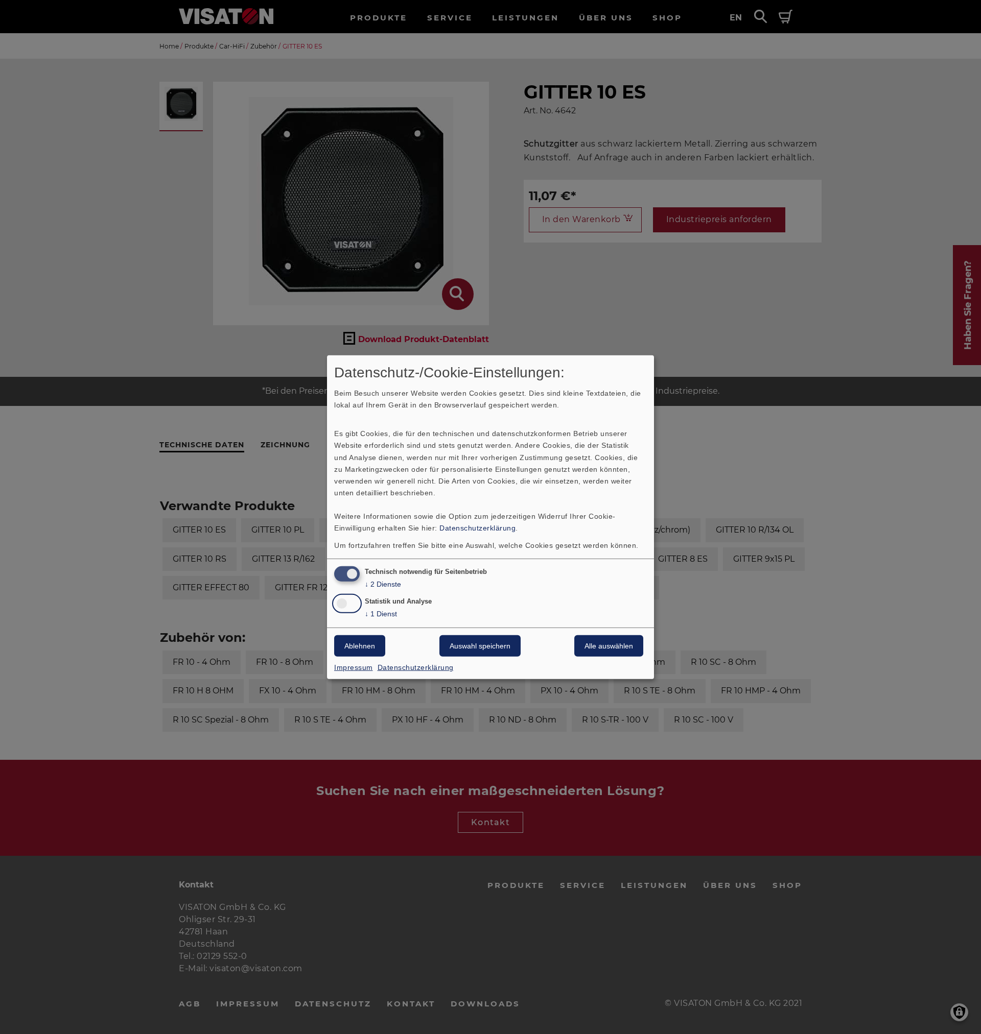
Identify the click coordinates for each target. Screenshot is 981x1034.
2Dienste (383, 584)
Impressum (353, 667)
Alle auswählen (609, 646)
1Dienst (381, 614)
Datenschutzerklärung (477, 528)
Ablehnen (359, 646)
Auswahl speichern (480, 646)
